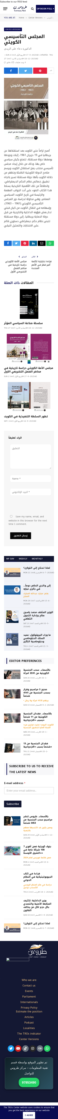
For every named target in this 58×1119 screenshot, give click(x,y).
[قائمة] (5, 8)
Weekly (23, 559)
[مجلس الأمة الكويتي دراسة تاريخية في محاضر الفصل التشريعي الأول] (29, 349)
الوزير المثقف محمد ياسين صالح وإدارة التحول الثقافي (38, 615)
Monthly (37, 559)
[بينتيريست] (40, 71)
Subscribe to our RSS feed (13, 1)
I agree (29, 1115)
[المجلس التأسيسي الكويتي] (26, 141)
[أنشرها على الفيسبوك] (11, 71)
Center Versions (13, 29)
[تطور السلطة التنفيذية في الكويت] (29, 397)
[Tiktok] (25, 1048)
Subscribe (12, 803)
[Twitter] (11, 1048)
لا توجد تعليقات (20, 62)
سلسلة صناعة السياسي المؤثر (23, 323)
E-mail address (14, 783)
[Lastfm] (40, 1048)
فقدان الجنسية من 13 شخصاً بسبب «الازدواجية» (37, 745)
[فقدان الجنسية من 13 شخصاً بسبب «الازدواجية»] (12, 748)
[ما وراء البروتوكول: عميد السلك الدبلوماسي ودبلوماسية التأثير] (12, 639)
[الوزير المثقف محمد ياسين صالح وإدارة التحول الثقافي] (12, 616)
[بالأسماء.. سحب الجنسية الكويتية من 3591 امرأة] (12, 674)
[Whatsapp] (47, 1048)
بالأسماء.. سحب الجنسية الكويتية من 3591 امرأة (36, 671)
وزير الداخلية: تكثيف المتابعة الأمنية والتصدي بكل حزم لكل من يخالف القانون (37, 905)
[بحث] (32, 8)
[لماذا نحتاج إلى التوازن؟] (12, 572)
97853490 (29, 1082)
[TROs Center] (20, 8)
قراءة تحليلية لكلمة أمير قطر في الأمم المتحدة (41, 264)
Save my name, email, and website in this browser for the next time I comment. (28, 520)
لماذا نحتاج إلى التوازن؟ (36, 568)
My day (10, 559)
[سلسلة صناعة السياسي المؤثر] (29, 304)
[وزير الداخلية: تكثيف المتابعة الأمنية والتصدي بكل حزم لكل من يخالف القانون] (12, 905)
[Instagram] (32, 1048)
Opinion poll (44, 9)
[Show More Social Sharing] (51, 71)
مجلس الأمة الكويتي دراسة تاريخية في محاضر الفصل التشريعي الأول (16, 266)
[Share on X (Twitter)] (26, 71)
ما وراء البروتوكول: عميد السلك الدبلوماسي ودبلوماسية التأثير (37, 638)
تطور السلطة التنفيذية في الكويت (26, 416)
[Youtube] (18, 1048)
